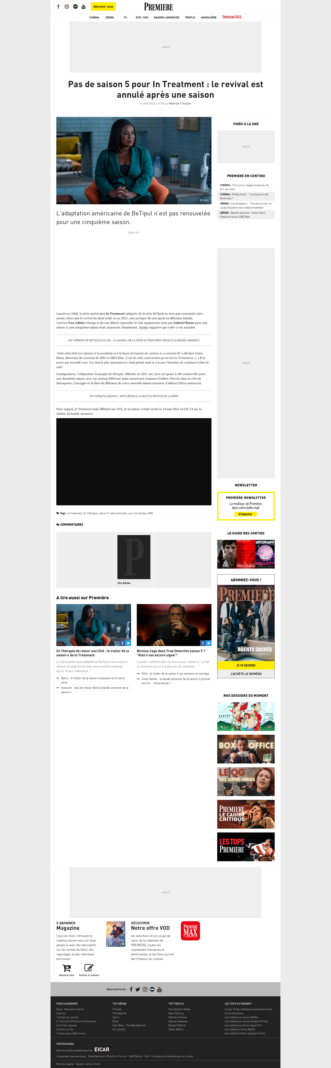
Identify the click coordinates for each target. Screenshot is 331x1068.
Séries (110, 17)
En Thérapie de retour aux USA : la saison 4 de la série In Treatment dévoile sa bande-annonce (134, 340)
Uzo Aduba (140, 513)
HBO (150, 513)
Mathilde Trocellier (180, 103)
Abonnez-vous (103, 6)
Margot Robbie (177, 1025)
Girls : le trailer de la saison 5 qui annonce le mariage (175, 673)
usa (130, 513)
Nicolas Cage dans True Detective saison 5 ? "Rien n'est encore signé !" (171, 653)
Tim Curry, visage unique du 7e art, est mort (244, 187)
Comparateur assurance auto (71, 1056)
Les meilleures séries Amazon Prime (246, 1021)
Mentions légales (65, 1063)
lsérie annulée (118, 513)
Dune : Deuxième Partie (70, 1009)
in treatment (74, 513)
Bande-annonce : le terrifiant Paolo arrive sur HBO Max (242, 214)
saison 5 (104, 513)
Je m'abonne (246, 665)
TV (125, 17)
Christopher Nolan (179, 1009)
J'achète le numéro (246, 674)
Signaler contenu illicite (88, 1063)
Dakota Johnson (177, 1017)
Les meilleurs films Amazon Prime (244, 1033)
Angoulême (208, 17)
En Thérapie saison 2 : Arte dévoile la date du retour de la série (134, 396)
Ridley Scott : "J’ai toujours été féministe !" (244, 196)
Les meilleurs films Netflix (240, 1029)
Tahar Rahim (176, 1029)
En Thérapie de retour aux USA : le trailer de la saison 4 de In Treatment (92, 653)
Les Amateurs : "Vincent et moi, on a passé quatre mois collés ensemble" (246, 205)
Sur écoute (118, 1029)
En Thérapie (91, 513)
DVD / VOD (142, 17)
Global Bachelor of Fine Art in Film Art (107, 1056)
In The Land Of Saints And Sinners (76, 1021)
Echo (115, 1021)
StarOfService (136, 1056)
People (190, 17)
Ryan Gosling (176, 1013)
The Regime (119, 1013)
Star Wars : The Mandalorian (129, 1025)
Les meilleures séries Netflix (241, 1017)
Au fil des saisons (66, 1025)
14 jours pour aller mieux (71, 1033)
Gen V (115, 1017)
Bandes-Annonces (166, 17)
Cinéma (94, 17)
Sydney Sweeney (177, 1021)
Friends (117, 1009)
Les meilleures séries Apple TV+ (243, 1025)
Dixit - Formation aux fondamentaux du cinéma (169, 1056)
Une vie (60, 1013)
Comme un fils (64, 1029)
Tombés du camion (67, 1017)
